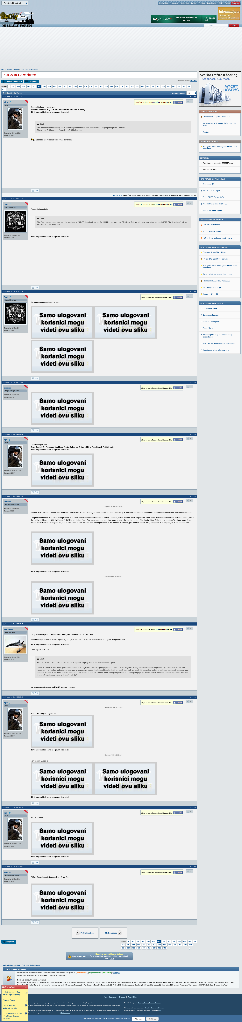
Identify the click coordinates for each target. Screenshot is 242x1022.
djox (6, 102)
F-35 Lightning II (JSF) (12, 993)
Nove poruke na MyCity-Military (214, 247)
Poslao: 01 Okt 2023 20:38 (14, 291)
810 (80, 86)
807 (65, 86)
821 (137, 86)
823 (147, 86)
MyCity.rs (145, 1003)
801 (34, 86)
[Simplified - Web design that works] (160, 1010)
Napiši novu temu (14, 81)
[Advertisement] (121, 49)
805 (54, 86)
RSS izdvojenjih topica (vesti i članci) (218, 238)
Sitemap (122, 997)
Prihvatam (138, 1019)
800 (28, 86)
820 (132, 86)
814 (101, 86)
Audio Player (208, 328)
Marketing (235, 3)
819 (127, 86)
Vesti (139, 1003)
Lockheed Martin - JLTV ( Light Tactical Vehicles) (12, 1015)
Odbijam (152, 1019)
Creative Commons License (154, 1008)
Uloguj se (175, 3)
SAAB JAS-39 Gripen (211, 191)
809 (75, 86)
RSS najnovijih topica (211, 225)
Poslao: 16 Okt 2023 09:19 (14, 807)
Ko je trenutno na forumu (16, 969)
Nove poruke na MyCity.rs (211, 303)
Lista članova (211, 3)
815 (106, 86)
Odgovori (33, 81)
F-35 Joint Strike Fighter (29, 69)
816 (111, 86)
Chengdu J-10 (208, 184)
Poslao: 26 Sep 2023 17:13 (14, 96)
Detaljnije (116, 973)
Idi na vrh (194, 949)
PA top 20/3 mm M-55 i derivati (215, 259)
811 (85, 86)
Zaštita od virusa (154, 1003)
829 (179, 86)
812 (90, 86)
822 (142, 86)
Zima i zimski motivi (211, 315)
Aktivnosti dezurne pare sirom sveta (217, 274)
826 (163, 86)
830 (184, 86)
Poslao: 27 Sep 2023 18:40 (14, 199)
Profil (36, 191)
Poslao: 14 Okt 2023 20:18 (14, 697)
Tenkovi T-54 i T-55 (210, 294)
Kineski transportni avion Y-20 (215, 204)
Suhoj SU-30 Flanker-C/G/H (214, 197)
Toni (6, 204)
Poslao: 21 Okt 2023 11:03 (14, 866)
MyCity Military (164, 3)
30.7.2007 (193, 81)
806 (60, 86)
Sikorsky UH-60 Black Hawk (214, 252)
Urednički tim (132, 997)
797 (13, 86)
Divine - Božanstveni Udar (10, 1006)
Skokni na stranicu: (179, 93)
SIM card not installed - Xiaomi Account (219, 343)
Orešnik (206, 132)
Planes (9, 1000)
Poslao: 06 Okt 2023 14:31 (14, 496)
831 (189, 86)
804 (49, 86)
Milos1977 (8, 629)
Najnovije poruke (110, 997)
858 (3, 89)
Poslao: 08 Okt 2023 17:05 (14, 624)
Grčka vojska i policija (212, 287)
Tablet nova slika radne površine (216, 350)
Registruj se (185, 3)
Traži (220, 3)
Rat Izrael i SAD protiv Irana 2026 (216, 117)
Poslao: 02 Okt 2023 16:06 (14, 382)
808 (70, 86)
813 (96, 86)
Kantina (193, 3)
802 (39, 86)
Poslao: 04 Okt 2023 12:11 (14, 434)
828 (173, 86)
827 (168, 86)
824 (153, 86)
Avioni (16, 69)
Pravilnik (202, 3)
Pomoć (227, 3)
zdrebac (7, 388)
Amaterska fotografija (211, 321)
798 (18, 86)
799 (23, 86)
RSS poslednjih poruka (212, 231)
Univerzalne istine (210, 308)
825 (158, 86)
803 (44, 86)
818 (122, 86)
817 (116, 86)
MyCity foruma (65, 1013)
